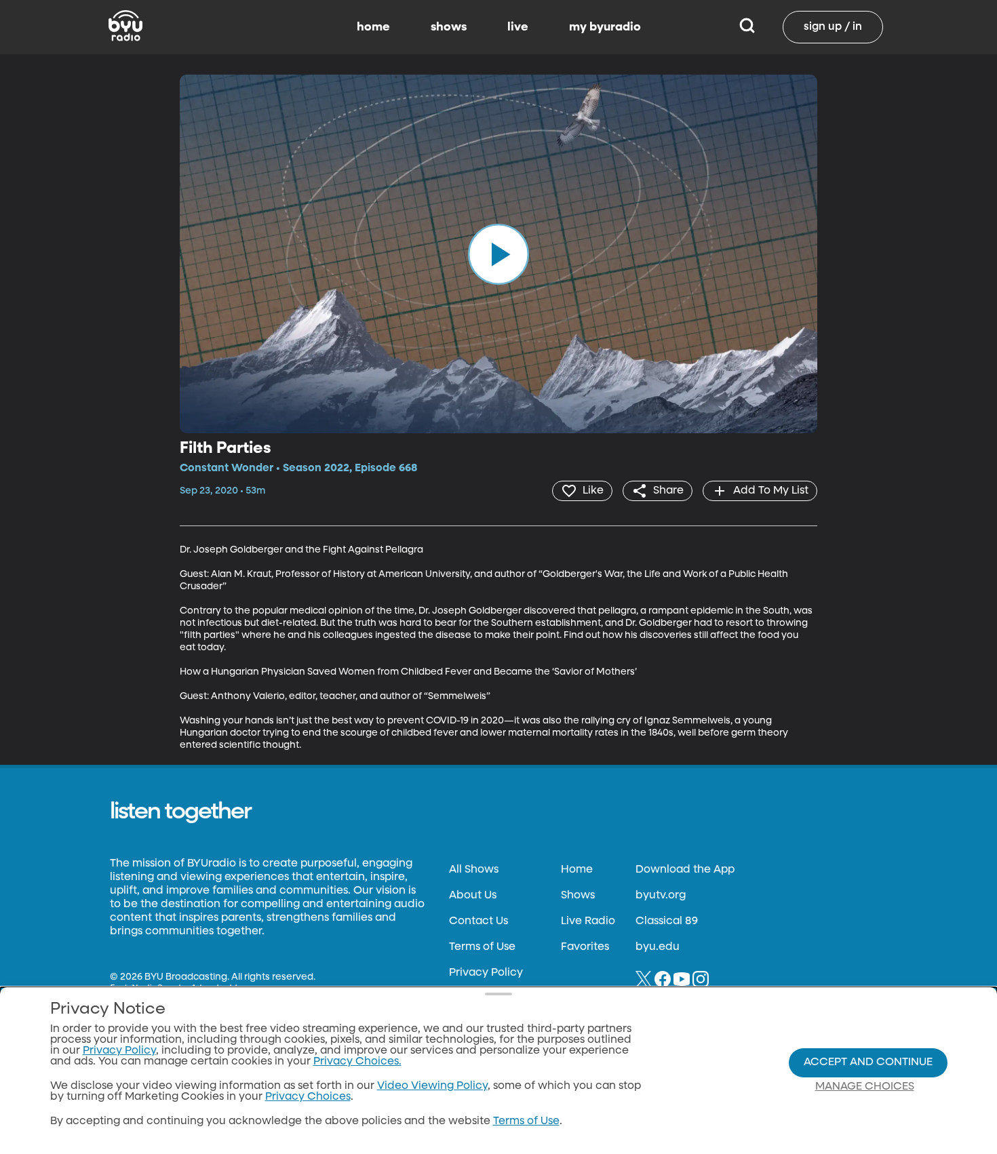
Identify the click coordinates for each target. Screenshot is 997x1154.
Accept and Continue (868, 1062)
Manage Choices (864, 1086)
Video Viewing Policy (432, 1086)
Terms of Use (482, 947)
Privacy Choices (308, 1097)
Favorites (585, 947)
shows (449, 27)
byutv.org (661, 895)
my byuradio (605, 27)
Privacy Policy (486, 973)
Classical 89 (667, 921)
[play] (498, 253)
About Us (472, 895)
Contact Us (478, 921)
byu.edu (658, 947)
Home (577, 869)
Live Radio (588, 921)
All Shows (473, 869)
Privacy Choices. (357, 1061)
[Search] (747, 27)
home (373, 27)
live (517, 27)
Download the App (685, 869)
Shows (578, 895)
